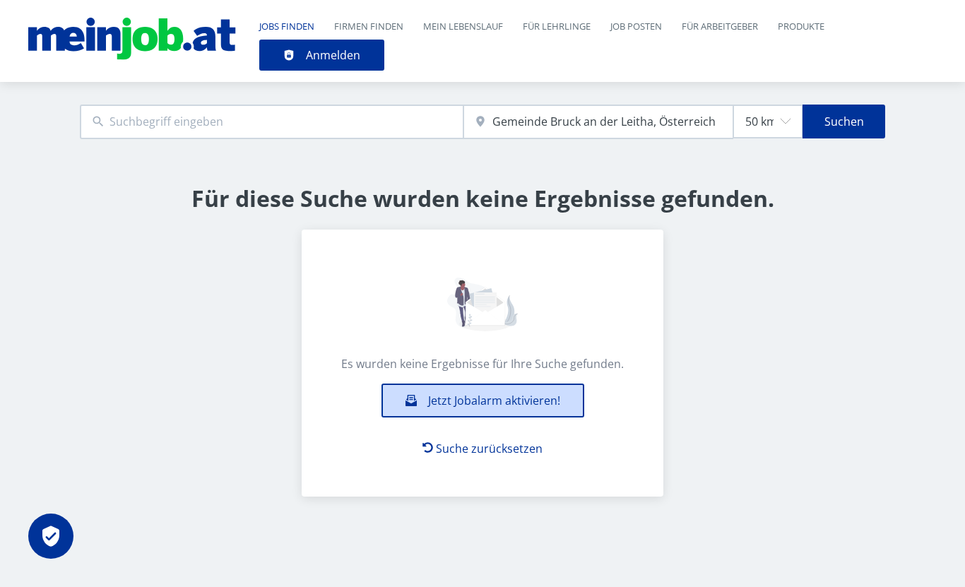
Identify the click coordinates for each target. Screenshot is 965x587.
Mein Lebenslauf (463, 26)
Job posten (636, 26)
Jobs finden (286, 26)
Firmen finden (368, 26)
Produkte (801, 26)
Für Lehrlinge (557, 26)
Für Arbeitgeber (720, 26)
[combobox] (271, 122)
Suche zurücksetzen (489, 448)
